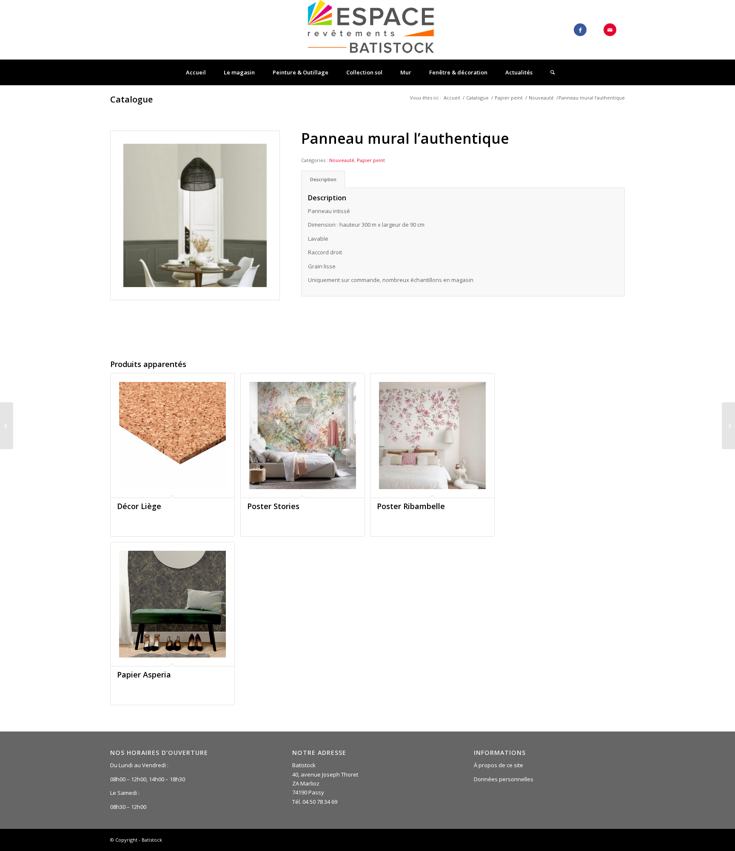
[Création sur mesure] (728, 425)
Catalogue (131, 99)
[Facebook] (580, 29)
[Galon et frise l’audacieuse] (6, 425)
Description (323, 179)
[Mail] (610, 29)
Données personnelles (503, 779)
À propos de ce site (498, 765)
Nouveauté (541, 97)
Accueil (452, 97)
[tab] (323, 179)
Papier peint (509, 97)
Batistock (152, 840)
